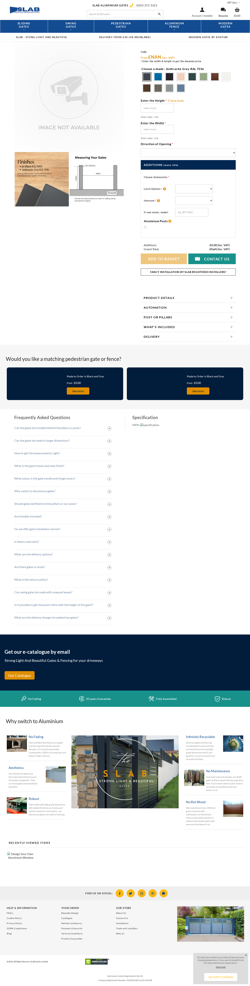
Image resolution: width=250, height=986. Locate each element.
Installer (208, 15)
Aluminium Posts (156, 221)
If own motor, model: (156, 212)
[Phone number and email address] (210, 938)
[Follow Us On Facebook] (120, 893)
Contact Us (212, 259)
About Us (121, 913)
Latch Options (153, 188)
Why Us (120, 933)
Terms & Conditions (72, 933)
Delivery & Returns (71, 923)
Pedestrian (121, 25)
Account (197, 15)
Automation (155, 307)
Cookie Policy (14, 918)
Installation (122, 923)
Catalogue (66, 918)
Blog (9, 933)
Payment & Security (71, 928)
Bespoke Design (70, 913)
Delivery (152, 336)
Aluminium (174, 25)
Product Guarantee (71, 938)
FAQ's (10, 913)
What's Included (159, 327)
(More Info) (170, 165)
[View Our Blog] (164, 893)
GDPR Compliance (17, 928)
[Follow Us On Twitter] (131, 893)
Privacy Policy (14, 923)
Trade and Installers (127, 928)
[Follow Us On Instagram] (142, 893)
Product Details (159, 297)
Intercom (150, 200)
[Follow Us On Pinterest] (153, 893)
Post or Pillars (158, 317)
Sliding (24, 25)
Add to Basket (164, 259)
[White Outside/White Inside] (146, 76)
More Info (221, 967)
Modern (226, 25)
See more (78, 391)
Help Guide (177, 100)
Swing (71, 25)
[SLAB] (43, 9)
